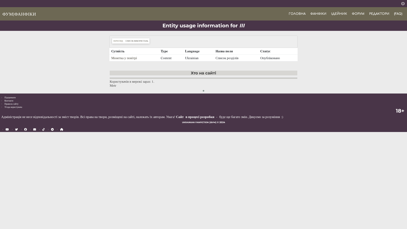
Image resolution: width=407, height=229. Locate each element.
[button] (203, 90)
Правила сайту (11, 103)
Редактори (379, 13)
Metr (113, 85)
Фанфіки (318, 13)
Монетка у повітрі (124, 58)
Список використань (137, 40)
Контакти (8, 100)
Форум (358, 13)
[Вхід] (403, 4)
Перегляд (118, 41)
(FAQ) (398, 13)
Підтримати (10, 97)
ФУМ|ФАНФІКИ (19, 14)
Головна (297, 13)
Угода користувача (13, 106)
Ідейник (339, 13)
